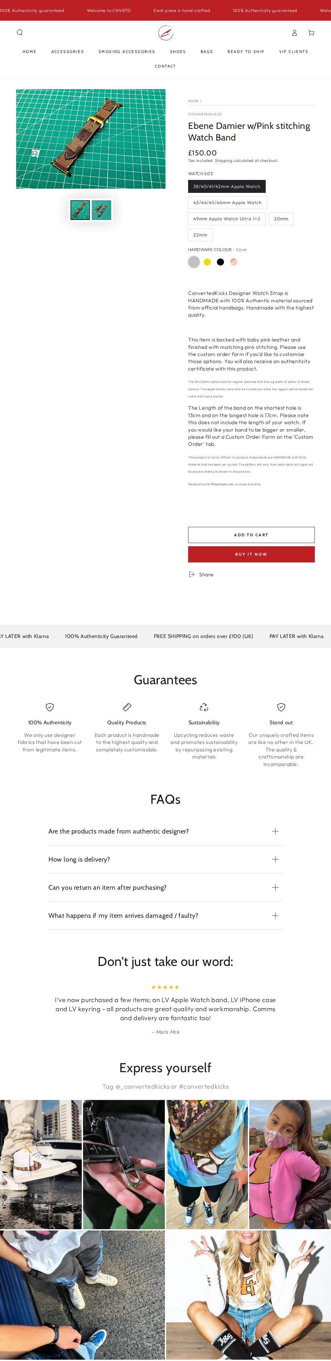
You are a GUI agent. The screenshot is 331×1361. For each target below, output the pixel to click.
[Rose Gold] (234, 262)
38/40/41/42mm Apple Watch (227, 186)
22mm (200, 235)
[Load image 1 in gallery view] (80, 210)
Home (193, 101)
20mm (281, 219)
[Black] (220, 262)
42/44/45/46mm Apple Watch (227, 202)
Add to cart (251, 534)
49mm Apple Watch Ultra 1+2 (227, 219)
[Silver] (194, 262)
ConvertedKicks (205, 114)
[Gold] (207, 262)
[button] (19, 33)
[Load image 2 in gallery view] (101, 210)
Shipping (223, 160)
